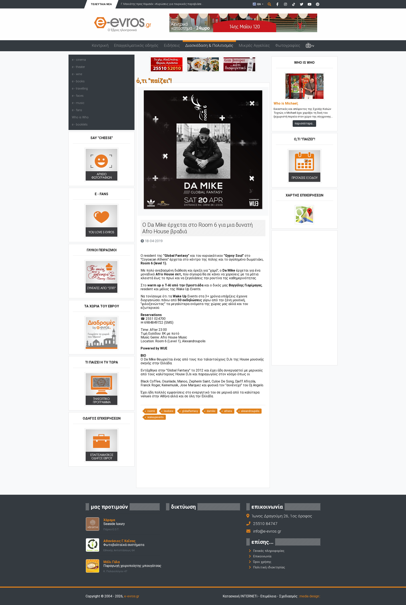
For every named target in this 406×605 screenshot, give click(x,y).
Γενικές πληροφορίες (268, 551)
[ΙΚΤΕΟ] (167, 64)
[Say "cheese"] (101, 165)
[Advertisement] (203, 455)
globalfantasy (190, 411)
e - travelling (80, 88)
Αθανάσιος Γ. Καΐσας (119, 541)
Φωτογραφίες (287, 45)
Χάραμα (109, 520)
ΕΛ (259, 4)
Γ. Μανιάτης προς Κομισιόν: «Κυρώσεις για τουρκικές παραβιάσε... (162, 4)
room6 (151, 411)
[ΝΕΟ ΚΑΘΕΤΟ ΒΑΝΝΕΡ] (304, 297)
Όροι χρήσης (262, 562)
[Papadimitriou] (203, 64)
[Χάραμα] (92, 524)
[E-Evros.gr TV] (310, 46)
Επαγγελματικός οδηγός (136, 45)
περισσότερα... (304, 123)
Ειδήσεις (172, 45)
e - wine (77, 74)
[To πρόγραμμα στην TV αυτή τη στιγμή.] (101, 389)
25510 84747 (265, 523)
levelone (168, 411)
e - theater (78, 67)
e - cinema (79, 60)
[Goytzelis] (243, 23)
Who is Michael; (286, 103)
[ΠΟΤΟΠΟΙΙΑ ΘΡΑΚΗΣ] (239, 64)
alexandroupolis (250, 411)
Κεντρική (100, 45)
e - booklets (80, 124)
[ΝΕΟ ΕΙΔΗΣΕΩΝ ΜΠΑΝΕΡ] (203, 481)
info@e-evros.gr (267, 531)
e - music (78, 103)
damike (211, 411)
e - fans (77, 110)
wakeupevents (155, 417)
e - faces (78, 96)
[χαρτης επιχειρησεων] (304, 215)
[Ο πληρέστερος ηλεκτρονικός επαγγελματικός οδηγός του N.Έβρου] (122, 24)
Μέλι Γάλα (111, 562)
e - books (78, 81)
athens (228, 411)
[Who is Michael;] (304, 86)
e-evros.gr (131, 596)
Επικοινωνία (262, 556)
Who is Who (80, 117)
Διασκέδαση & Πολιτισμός (209, 45)
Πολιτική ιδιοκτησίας (269, 567)
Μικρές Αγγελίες (254, 45)
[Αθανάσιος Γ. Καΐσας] (92, 545)
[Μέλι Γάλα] (92, 566)
